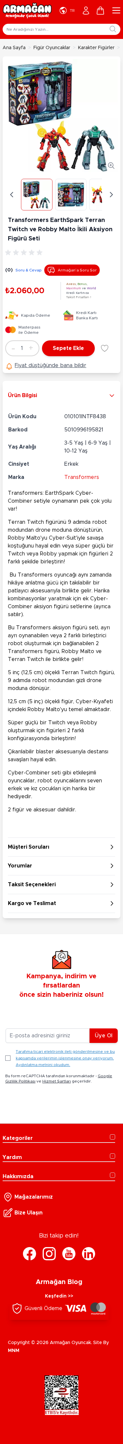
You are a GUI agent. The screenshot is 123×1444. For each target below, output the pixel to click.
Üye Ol (104, 1035)
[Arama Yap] (113, 29)
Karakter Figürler (96, 48)
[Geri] (11, 194)
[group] (25, 253)
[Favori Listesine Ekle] (104, 348)
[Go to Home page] (27, 10)
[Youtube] (68, 1253)
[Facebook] (29, 1253)
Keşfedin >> (59, 1296)
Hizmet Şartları (56, 1081)
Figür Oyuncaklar (51, 48)
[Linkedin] (88, 1253)
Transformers (81, 477)
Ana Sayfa (14, 48)
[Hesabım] (86, 10)
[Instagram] (49, 1253)
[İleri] (111, 194)
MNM (13, 1350)
